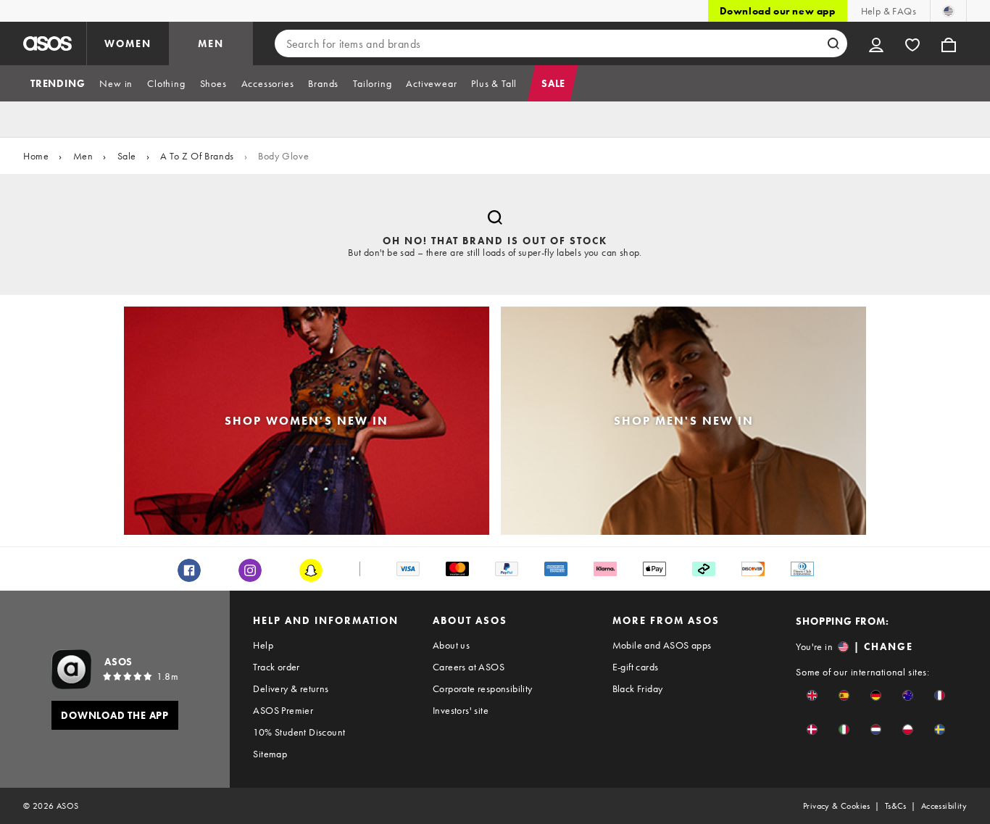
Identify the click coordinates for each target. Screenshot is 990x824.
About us (451, 645)
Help (263, 645)
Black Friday (637, 688)
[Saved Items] (912, 43)
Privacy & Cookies (836, 806)
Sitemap (270, 753)
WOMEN (127, 43)
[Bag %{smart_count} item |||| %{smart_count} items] (949, 43)
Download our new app (778, 10)
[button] (812, 695)
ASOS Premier (283, 710)
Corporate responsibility (483, 688)
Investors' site (460, 710)
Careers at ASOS (468, 666)
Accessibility (944, 806)
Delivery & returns (290, 688)
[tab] (57, 83)
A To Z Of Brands (197, 155)
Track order (276, 666)
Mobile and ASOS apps (662, 645)
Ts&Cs (896, 806)
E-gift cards (635, 666)
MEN (211, 43)
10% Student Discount (299, 731)
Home (36, 155)
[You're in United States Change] (948, 11)
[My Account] (876, 43)
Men (83, 155)
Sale (126, 155)
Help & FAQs (888, 10)
